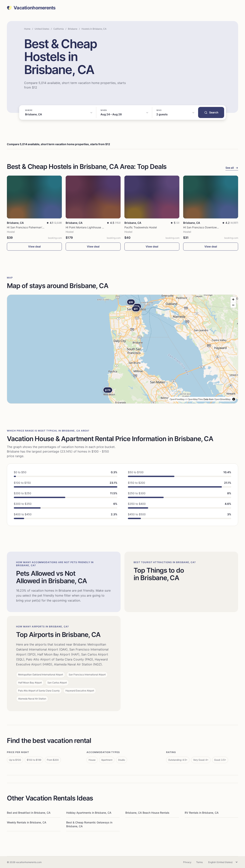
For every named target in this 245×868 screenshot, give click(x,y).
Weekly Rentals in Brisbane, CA (26, 822)
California (58, 28)
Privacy (187, 862)
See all (231, 167)
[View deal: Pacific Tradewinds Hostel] (151, 197)
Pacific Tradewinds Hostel (140, 227)
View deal (34, 246)
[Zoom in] (233, 299)
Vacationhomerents (35, 7)
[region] (122, 349)
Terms (199, 862)
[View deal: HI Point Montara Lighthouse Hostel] (93, 197)
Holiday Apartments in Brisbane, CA (88, 812)
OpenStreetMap (222, 399)
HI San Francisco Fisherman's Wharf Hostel (33, 227)
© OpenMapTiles (194, 399)
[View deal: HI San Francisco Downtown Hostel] (210, 197)
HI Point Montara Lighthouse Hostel (88, 227)
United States (42, 28)
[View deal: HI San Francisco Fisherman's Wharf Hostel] (34, 197)
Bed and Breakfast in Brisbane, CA (29, 812)
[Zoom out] (233, 305)
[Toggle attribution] (233, 399)
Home (27, 28)
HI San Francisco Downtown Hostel (205, 227)
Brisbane (72, 28)
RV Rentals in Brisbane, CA (202, 812)
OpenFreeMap (177, 399)
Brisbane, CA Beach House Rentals (147, 812)
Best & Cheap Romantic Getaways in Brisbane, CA (89, 824)
